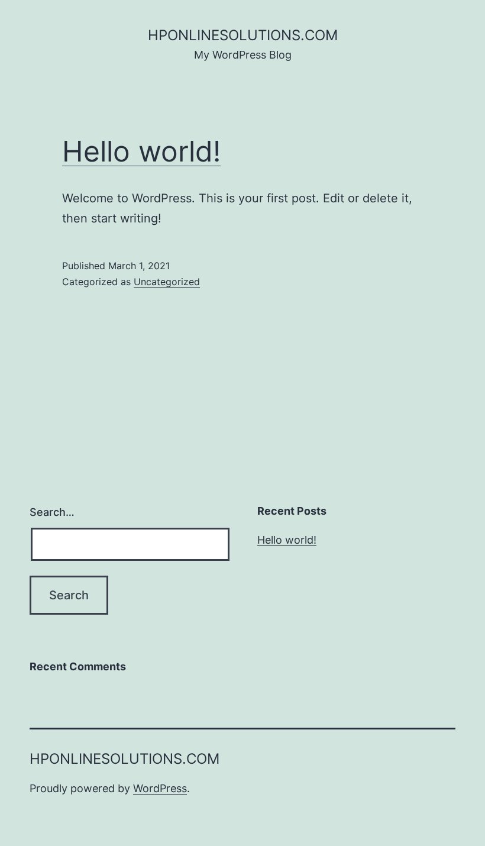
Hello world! (141, 151)
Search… (52, 512)
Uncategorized (167, 282)
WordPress (160, 788)
